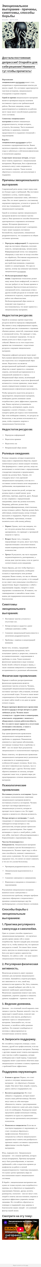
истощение (21, 271)
